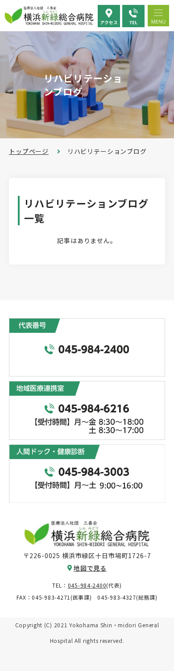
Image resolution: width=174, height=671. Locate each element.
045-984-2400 (87, 585)
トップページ (29, 151)
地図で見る (90, 567)
